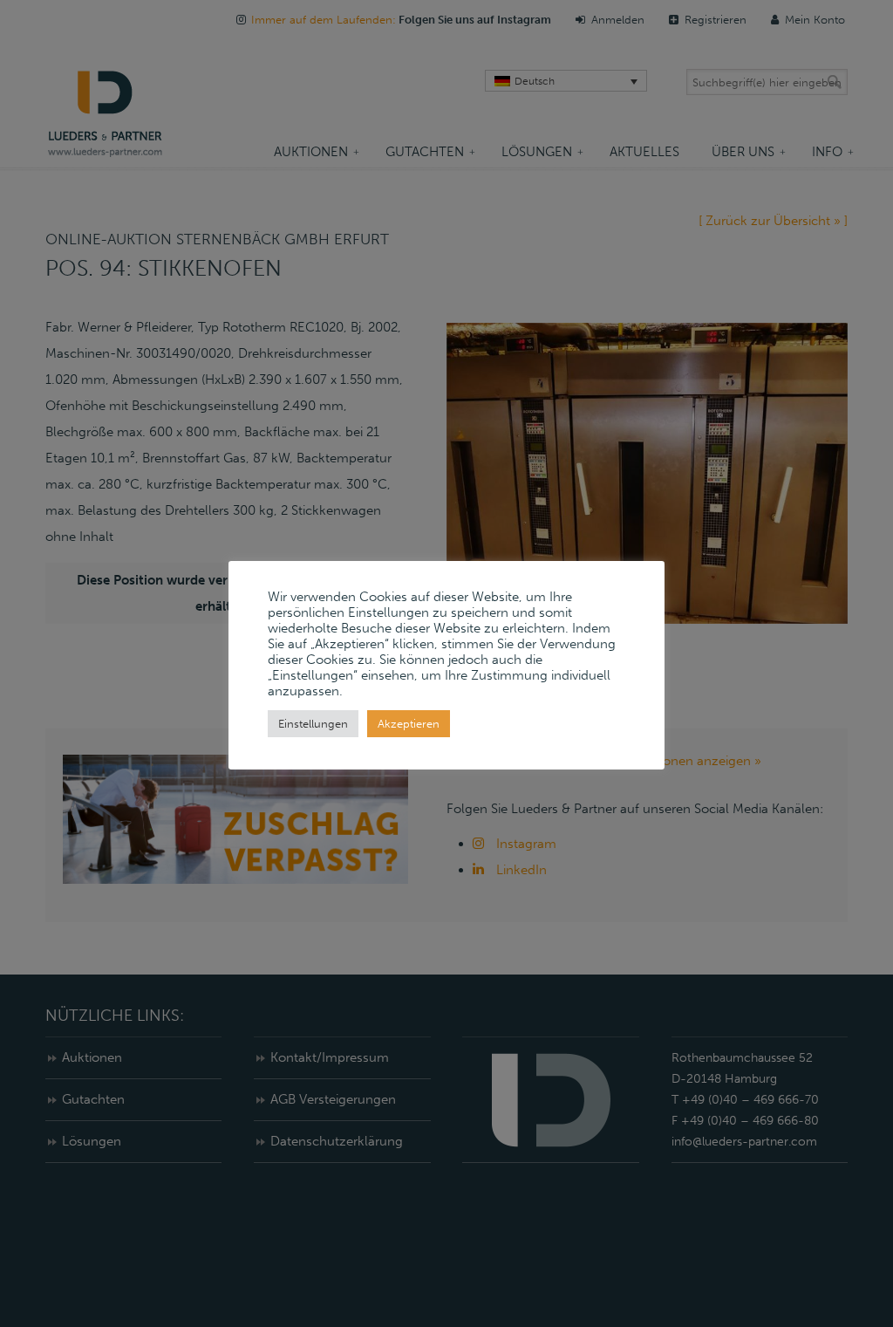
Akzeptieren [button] (409, 723)
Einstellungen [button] (313, 723)
